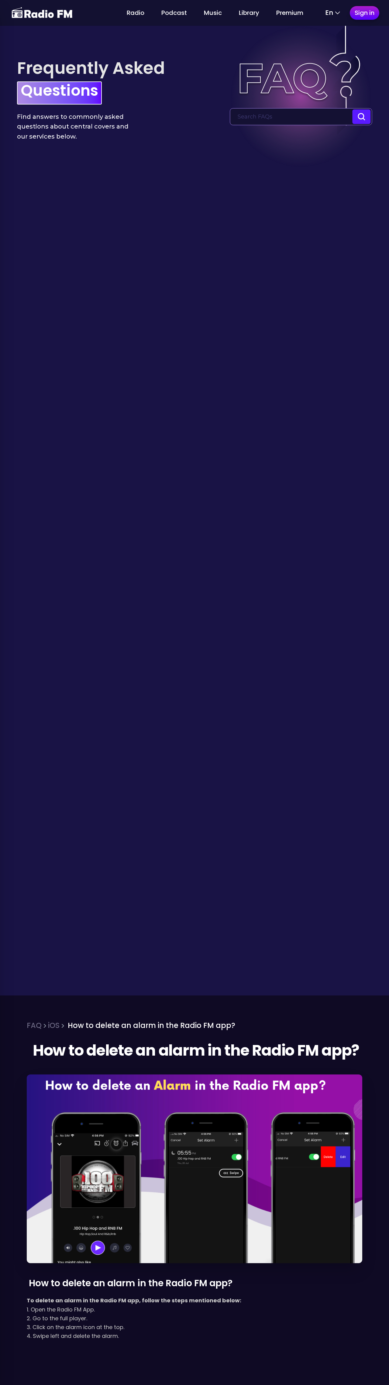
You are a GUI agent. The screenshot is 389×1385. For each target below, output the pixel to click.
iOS (54, 1025)
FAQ (34, 1025)
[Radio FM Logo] (42, 12)
